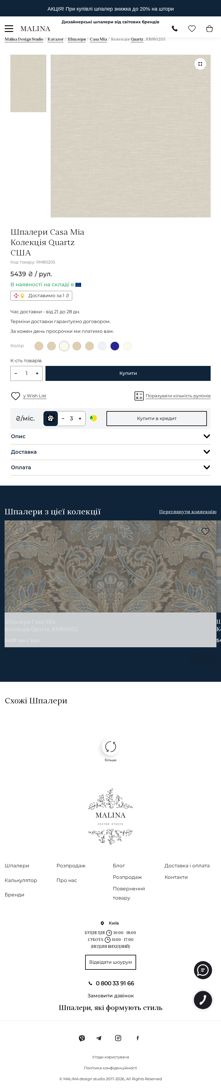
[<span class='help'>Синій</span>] (114, 346)
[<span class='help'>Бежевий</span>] (39, 346)
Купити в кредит (157, 418)
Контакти (176, 877)
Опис (18, 436)
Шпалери (76, 39)
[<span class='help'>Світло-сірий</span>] (102, 346)
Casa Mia (98, 39)
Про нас (66, 880)
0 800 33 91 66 (115, 983)
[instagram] (118, 1038)
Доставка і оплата (187, 865)
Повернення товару (129, 893)
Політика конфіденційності (110, 1068)
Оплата (21, 467)
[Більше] (110, 746)
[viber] (82, 1038)
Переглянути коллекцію (187, 512)
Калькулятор (21, 880)
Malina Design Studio (24, 39)
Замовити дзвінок (110, 996)
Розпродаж (70, 865)
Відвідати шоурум (110, 962)
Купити (128, 373)
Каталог (55, 39)
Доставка (24, 452)
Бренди (14, 895)
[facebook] (137, 1038)
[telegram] (99, 1038)
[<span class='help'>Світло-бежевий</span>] (64, 346)
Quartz (137, 39)
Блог (119, 865)
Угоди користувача (110, 1057)
